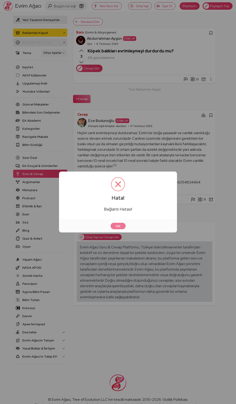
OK (118, 226)
